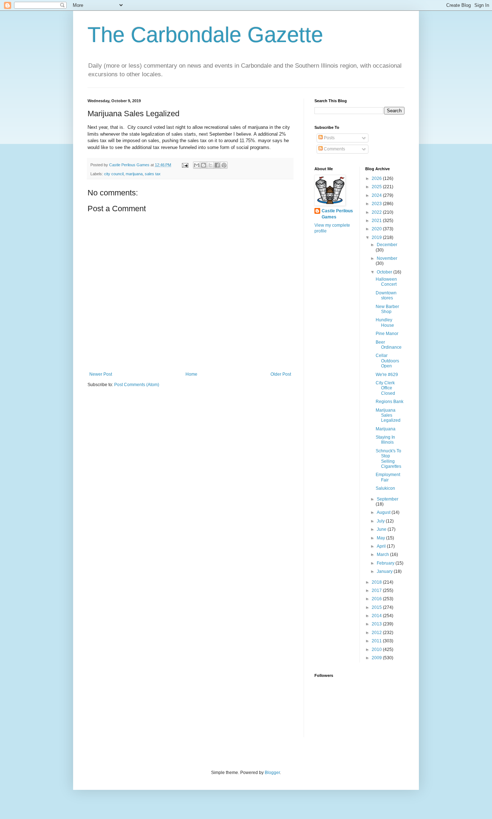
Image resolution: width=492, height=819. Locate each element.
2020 (377, 228)
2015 (377, 607)
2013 (377, 623)
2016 (377, 598)
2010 (377, 649)
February (386, 563)
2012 (377, 632)
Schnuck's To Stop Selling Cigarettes (388, 458)
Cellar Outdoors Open (387, 360)
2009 (377, 657)
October (385, 272)
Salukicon (385, 488)
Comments (334, 148)
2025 (377, 186)
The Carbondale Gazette (205, 35)
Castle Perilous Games (337, 214)
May (381, 537)
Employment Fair (388, 477)
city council (114, 174)
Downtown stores (386, 295)
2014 (377, 615)
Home (191, 374)
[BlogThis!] (203, 165)
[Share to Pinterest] (224, 165)
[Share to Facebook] (217, 165)
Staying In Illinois (385, 440)
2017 (377, 590)
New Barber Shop (387, 309)
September (387, 499)
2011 (377, 640)
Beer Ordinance (389, 345)
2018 (377, 582)
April (382, 546)
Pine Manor (387, 333)
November (387, 258)
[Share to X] (210, 165)
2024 (377, 195)
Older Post (280, 374)
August (384, 512)
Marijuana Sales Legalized (388, 415)
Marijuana (385, 428)
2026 (377, 178)
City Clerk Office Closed (385, 388)
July (381, 521)
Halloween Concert (386, 282)
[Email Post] (184, 165)
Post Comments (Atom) (136, 384)
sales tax (153, 174)
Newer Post (100, 374)
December (387, 244)
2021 (377, 220)
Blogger (272, 772)
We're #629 (387, 374)
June (382, 529)
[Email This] (196, 165)
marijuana (134, 174)
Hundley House (385, 322)
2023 (377, 203)
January (385, 571)
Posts (329, 137)
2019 (377, 237)
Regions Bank (389, 401)
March (383, 554)
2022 (377, 212)
